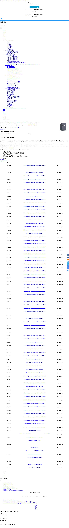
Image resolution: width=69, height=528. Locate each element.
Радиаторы (9, 103)
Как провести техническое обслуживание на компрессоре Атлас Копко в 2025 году (18, 501)
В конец (4, 476)
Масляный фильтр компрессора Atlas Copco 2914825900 (34, 321)
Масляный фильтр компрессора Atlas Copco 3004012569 (34, 168)
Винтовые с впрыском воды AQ (13, 56)
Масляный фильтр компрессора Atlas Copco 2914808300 (34, 331)
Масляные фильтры (10, 92)
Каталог (4, 39)
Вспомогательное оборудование (11, 79)
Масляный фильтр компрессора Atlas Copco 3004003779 (34, 199)
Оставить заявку (34, 7)
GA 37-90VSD (9, 45)
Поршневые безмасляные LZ (12, 59)
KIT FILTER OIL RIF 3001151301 (34, 454)
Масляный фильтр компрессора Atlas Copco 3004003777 (34, 206)
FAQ (3, 34)
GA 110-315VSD (10, 49)
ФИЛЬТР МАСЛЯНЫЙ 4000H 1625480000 (34, 437)
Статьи (4, 110)
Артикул (2, 161)
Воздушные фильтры (11, 90)
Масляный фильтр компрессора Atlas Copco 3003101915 (34, 253)
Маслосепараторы (10, 93)
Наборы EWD (9, 98)
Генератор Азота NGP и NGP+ (12, 75)
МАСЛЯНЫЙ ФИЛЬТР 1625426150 (35, 460)
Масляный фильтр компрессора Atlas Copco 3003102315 (34, 243)
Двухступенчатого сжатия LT (12, 52)
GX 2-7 (8, 42)
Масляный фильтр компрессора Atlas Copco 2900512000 (34, 355)
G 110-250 (9, 47)
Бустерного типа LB (10, 53)
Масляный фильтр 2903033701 (34, 430)
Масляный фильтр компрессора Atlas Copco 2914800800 (34, 345)
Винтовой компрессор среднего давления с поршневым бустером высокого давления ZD (23, 64)
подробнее (11, 147)
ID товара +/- (2, 159)
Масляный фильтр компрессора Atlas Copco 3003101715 (34, 257)
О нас (4, 111)
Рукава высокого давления (12, 100)
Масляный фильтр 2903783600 (34, 467)
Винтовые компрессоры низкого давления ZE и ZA (16, 62)
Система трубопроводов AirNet (12, 87)
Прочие (8, 106)
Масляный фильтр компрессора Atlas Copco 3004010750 (34, 185)
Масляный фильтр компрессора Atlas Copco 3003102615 (34, 236)
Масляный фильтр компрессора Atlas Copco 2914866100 (34, 314)
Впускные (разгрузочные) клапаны (13, 97)
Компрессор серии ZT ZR (11, 60)
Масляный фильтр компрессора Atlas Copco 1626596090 (34, 403)
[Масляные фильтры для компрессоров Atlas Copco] (68, 268)
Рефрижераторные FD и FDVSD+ (13, 68)
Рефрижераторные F (10, 66)
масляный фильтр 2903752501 (34, 440)
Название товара (3, 160)
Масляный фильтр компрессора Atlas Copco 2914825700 (34, 325)
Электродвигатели (10, 105)
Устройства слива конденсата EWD (13, 81)
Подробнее (2, 129)
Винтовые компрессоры (9, 40)
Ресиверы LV (9, 80)
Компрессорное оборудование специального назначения (15, 108)
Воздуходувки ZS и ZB (11, 63)
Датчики (8, 99)
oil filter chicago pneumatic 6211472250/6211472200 (34, 450)
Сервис (4, 109)
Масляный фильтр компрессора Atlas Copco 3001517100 (34, 270)
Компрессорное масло (9, 107)
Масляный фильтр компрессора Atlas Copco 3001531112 (34, 267)
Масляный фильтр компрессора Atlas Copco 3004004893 (34, 192)
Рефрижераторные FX (11, 67)
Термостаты (9, 95)
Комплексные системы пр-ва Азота (13, 77)
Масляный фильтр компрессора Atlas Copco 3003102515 (34, 240)
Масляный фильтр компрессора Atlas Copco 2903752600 (34, 352)
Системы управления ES (11, 86)
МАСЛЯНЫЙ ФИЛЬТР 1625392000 (35, 457)
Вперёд (4, 475)
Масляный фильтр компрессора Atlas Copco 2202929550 (34, 389)
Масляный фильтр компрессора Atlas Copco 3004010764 (34, 175)
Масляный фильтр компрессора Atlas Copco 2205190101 (34, 382)
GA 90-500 (9, 48)
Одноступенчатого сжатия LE (12, 51)
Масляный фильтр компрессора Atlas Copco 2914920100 (34, 294)
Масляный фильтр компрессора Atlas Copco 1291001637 (34, 423)
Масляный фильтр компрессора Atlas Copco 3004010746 (34, 189)
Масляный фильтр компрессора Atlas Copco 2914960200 (34, 291)
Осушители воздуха (8, 65)
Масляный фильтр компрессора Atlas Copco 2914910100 (34, 304)
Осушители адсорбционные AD (13, 69)
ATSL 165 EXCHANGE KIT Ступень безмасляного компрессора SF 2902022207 (34, 433)
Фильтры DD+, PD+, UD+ (11, 85)
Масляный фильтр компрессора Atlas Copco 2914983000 (34, 284)
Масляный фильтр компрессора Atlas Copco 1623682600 (34, 406)
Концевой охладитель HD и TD (13, 84)
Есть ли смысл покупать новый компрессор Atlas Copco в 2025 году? (15, 500)
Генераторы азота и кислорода (10, 74)
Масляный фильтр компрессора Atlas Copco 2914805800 (34, 338)
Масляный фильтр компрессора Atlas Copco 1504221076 (34, 413)
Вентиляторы (9, 104)
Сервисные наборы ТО (11, 89)
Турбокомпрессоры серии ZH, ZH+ (13, 61)
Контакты (4, 36)
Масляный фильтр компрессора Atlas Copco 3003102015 (34, 250)
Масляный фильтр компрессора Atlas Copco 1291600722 (34, 420)
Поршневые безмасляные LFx (12, 57)
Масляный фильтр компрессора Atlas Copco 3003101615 (34, 260)
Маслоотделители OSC (11, 83)
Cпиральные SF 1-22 (11, 55)
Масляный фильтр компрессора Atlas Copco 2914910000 (34, 308)
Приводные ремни (10, 94)
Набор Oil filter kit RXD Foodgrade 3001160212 (34, 443)
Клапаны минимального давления (13, 96)
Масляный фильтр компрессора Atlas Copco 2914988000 (34, 274)
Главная (4, 30)
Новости (4, 35)
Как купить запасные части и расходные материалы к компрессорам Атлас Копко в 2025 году (20, 502)
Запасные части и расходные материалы (12, 88)
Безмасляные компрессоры (10, 54)
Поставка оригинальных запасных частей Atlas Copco (12, 503)
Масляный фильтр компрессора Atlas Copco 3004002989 (34, 209)
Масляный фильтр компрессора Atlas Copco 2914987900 (34, 277)
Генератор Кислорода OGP (12, 78)
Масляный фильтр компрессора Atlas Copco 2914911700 (34, 301)
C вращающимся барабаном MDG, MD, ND (15, 73)
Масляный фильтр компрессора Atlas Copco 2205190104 (34, 376)
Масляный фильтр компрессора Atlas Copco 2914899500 (34, 311)
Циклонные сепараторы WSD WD (13, 82)
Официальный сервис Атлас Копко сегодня (11, 499)
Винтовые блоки (10, 102)
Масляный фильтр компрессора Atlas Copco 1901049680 (34, 396)
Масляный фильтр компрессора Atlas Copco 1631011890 (34, 399)
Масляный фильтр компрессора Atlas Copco (34, 172)
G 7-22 (8, 41)
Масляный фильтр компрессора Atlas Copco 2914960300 (34, 287)
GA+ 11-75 (9, 44)
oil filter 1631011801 (34, 447)
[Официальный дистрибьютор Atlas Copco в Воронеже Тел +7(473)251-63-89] (14, 0)
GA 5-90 (8, 43)
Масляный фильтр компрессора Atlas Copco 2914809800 (34, 328)
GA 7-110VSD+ (10, 46)
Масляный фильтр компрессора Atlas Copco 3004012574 (34, 165)
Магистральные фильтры (11, 101)
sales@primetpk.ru (16, 127)
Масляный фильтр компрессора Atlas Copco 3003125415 (34, 216)
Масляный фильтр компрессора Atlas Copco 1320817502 (34, 416)
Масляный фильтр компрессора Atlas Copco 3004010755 (34, 179)
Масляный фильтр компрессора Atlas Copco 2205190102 (34, 379)
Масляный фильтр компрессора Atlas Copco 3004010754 (34, 182)
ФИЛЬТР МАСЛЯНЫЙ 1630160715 (35, 464)
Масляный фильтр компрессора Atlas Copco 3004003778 (34, 202)
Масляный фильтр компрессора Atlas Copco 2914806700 (34, 335)
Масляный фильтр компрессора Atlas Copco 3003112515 (34, 226)
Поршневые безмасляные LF (12, 58)
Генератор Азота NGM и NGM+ (13, 76)
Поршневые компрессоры (9, 50)
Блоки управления (10, 91)
